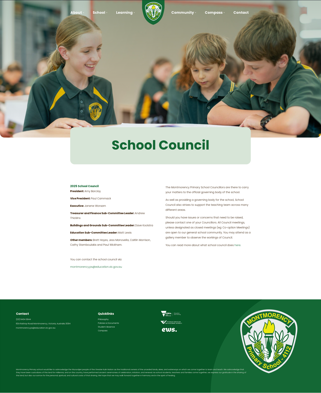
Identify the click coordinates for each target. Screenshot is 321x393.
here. (237, 245)
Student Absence (106, 326)
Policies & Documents (108, 323)
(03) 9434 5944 (23, 319)
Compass (102, 330)
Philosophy (103, 319)
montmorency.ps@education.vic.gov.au (96, 267)
